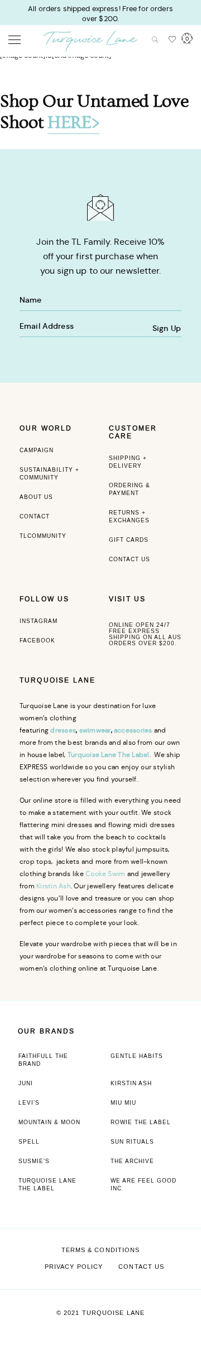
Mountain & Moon (49, 1122)
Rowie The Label (141, 1122)
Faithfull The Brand (43, 1059)
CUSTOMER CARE (133, 432)
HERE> (73, 122)
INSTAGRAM (39, 621)
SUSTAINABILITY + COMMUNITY (49, 473)
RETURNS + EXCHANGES (129, 516)
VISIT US (127, 599)
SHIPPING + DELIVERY (128, 461)
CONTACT (35, 516)
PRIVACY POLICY (74, 1267)
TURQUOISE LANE (57, 680)
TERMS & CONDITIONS (100, 1250)
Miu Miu (123, 1102)
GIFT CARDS (129, 539)
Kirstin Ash (53, 886)
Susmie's (34, 1161)
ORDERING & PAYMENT (129, 489)
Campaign (37, 450)
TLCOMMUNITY (43, 536)
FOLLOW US (44, 599)
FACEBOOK (37, 640)
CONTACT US (129, 559)
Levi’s (29, 1102)
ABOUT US (36, 497)
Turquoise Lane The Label (47, 1184)
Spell (29, 1141)
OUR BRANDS (46, 1031)
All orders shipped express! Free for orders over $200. (100, 13)
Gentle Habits (137, 1056)
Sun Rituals (132, 1141)
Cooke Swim (105, 873)
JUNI (25, 1083)
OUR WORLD (46, 428)
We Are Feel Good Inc (143, 1184)
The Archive (132, 1161)
